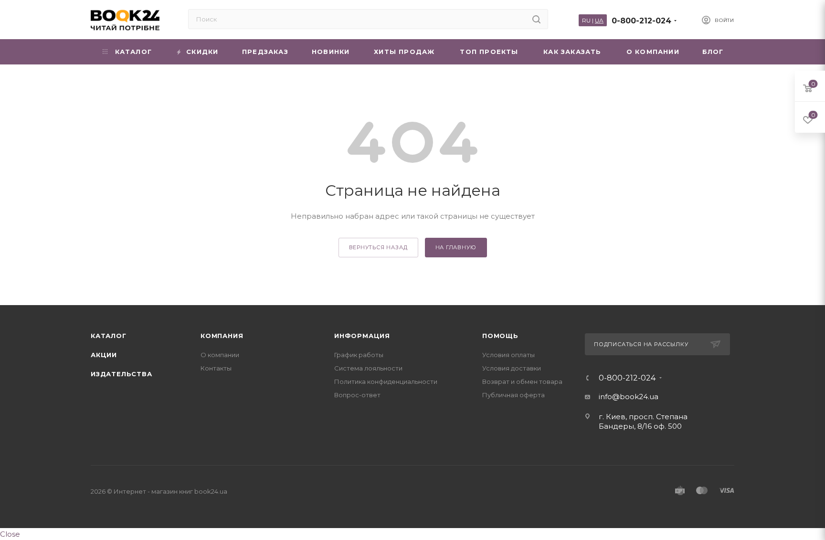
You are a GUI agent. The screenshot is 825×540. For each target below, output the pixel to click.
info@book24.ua (628, 396)
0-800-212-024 (641, 20)
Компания (222, 335)
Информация (362, 335)
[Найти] (536, 19)
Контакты (216, 368)
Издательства (121, 374)
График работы (358, 355)
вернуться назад (378, 247)
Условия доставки (511, 368)
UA (599, 20)
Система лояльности (368, 368)
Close (10, 534)
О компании (220, 355)
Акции (104, 355)
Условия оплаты (508, 355)
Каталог (109, 335)
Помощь (500, 335)
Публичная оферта (513, 395)
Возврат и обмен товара (522, 381)
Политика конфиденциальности (385, 381)
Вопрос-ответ (357, 395)
